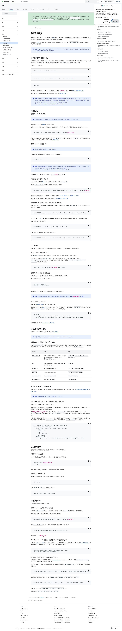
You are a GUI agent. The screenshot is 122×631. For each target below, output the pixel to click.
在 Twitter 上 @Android (59, 608)
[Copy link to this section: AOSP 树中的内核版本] (46, 454)
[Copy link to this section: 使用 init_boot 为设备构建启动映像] (54, 508)
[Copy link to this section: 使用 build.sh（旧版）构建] (48, 144)
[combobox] (92, 1)
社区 (29, 628)
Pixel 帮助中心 (91, 611)
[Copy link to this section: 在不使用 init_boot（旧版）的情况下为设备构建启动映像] (68, 540)
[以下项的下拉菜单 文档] (16, 1)
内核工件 (44, 307)
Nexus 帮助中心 (91, 613)
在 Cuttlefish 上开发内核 (48, 323)
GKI (41, 218)
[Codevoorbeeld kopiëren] (90, 69)
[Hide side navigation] (17, 628)
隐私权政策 (42, 628)
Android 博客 (57, 613)
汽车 (49, 9)
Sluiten (107, 21)
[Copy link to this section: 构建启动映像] (42, 501)
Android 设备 (41, 9)
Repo (38, 42)
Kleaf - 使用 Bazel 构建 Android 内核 (69, 196)
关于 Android (24, 628)
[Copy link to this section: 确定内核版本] (42, 447)
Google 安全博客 (58, 615)
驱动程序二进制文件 (25, 620)
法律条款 (33, 628)
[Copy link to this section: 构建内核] (39, 111)
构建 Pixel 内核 (62, 93)
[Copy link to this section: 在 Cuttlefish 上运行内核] (47, 301)
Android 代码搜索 (24, 1)
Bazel (43, 124)
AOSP (32, 28)
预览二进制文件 (24, 615)
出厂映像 (23, 617)
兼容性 (32, 9)
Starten (115, 21)
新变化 (3, 9)
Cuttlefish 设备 (39, 304)
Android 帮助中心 (92, 608)
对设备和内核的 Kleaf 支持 (61, 198)
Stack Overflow (91, 620)
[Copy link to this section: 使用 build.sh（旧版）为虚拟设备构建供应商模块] (63, 203)
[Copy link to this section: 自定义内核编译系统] (47, 329)
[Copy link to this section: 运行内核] (39, 245)
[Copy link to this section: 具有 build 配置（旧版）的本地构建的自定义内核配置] (65, 402)
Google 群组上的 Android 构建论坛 (62, 620)
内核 (53, 38)
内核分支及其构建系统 (78, 91)
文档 (13, 1)
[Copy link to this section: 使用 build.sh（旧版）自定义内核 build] (56, 342)
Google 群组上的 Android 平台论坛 (62, 617)
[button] (8, 22)
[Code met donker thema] (88, 69)
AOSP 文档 (55, 140)
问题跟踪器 (90, 622)
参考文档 (56, 9)
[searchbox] (9, 13)
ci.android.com (57, 560)
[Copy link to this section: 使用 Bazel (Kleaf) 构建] (47, 114)
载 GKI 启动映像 (84, 543)
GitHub (22, 622)
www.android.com (92, 615)
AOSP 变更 (35, 21)
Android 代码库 (24, 608)
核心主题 (25, 9)
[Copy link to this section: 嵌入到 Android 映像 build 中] (50, 253)
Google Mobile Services (93, 617)
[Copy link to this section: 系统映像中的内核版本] (46, 474)
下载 (22, 613)
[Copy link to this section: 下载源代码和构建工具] (49, 58)
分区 (40, 511)
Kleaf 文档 (55, 332)
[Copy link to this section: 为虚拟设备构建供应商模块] (49, 179)
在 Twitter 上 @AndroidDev (60, 611)
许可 (38, 628)
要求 (22, 611)
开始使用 (11, 9)
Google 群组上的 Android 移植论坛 (62, 622)
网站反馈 (48, 628)
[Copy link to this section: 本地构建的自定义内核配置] (52, 387)
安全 (18, 9)
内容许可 (42, 597)
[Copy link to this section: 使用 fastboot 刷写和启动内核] (51, 273)
